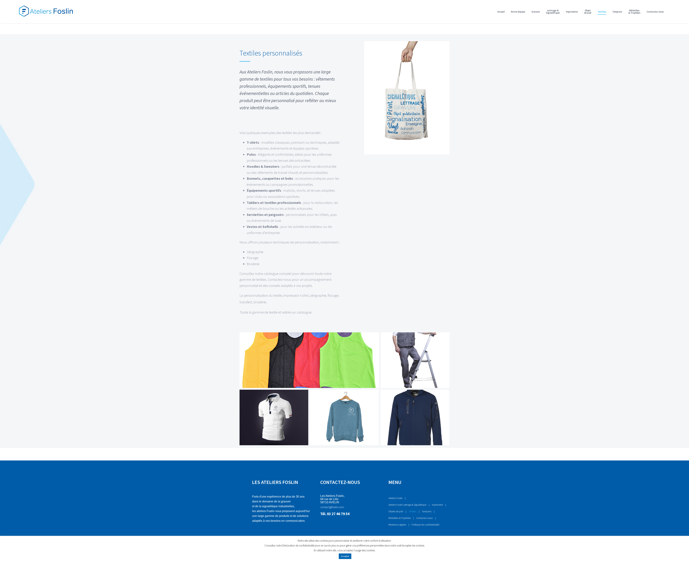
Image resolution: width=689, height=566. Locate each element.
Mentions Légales (397, 524)
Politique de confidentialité (425, 524)
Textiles (412, 511)
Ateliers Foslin (395, 498)
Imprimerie (437, 504)
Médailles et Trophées (399, 518)
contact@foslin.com (332, 507)
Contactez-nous (424, 518)
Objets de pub (395, 511)
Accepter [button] (345, 556)
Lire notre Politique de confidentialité (344, 561)
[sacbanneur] (406, 44)
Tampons (426, 511)
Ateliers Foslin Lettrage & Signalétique (407, 504)
